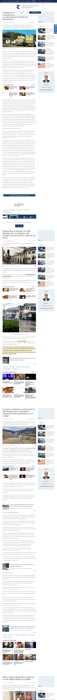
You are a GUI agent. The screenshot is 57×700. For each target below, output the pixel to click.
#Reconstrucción (26, 209)
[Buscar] (51, 1)
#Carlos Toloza (19, 209)
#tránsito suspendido (7, 369)
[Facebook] (12, 217)
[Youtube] (32, 217)
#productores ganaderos (8, 637)
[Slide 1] (45, 92)
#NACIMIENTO (6, 209)
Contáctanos (19, 225)
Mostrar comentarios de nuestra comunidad (19, 195)
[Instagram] (26, 217)
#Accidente (18, 366)
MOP (18, 577)
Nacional (19, 1)
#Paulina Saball (12, 209)
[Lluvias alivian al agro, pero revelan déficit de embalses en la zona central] (42, 58)
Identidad (28, 1)
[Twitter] (19, 217)
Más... (46, 1)
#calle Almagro (15, 369)
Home (5, 1)
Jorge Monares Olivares (9, 679)
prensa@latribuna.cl (27, 222)
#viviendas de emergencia (8, 212)
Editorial (23, 1)
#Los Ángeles (6, 366)
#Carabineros (12, 366)
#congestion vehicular (26, 366)
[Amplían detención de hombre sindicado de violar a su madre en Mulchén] (42, 30)
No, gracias (22, 12)
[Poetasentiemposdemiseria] (46, 79)
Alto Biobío (32, 448)
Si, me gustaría (35, 12)
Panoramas (40, 1)
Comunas (10, 1)
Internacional (14, 1)
